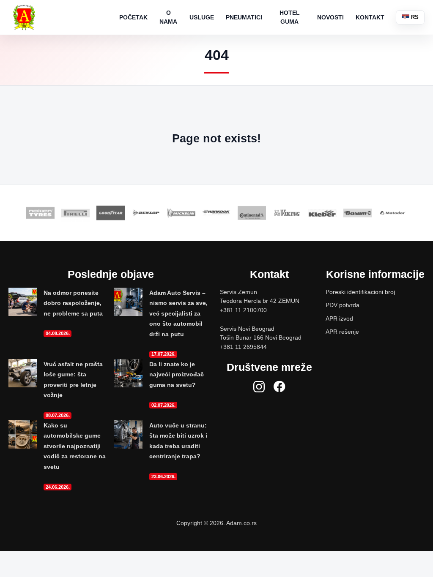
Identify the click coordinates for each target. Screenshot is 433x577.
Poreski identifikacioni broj (360, 291)
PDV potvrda (342, 305)
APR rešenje (342, 331)
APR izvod (339, 318)
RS (414, 17)
